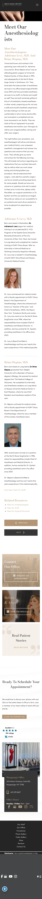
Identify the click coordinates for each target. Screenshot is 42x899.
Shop (21, 840)
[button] (21, 577)
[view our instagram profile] (25, 807)
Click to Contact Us (14, 717)
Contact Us (21, 847)
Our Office (21, 827)
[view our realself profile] (31, 807)
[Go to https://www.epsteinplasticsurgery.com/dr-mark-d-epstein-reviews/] (21, 641)
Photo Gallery (21, 834)
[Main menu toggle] (37, 4)
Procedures (21, 831)
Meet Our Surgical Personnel (18, 511)
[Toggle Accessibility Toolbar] (4, 889)
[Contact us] (38, 876)
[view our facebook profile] (9, 807)
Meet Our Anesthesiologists (18, 505)
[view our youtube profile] (20, 807)
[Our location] (40, 876)
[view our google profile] (14, 807)
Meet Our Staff (13, 508)
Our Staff (21, 824)
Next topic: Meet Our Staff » (15, 490)
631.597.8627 (16, 792)
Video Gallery (21, 837)
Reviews (21, 843)
